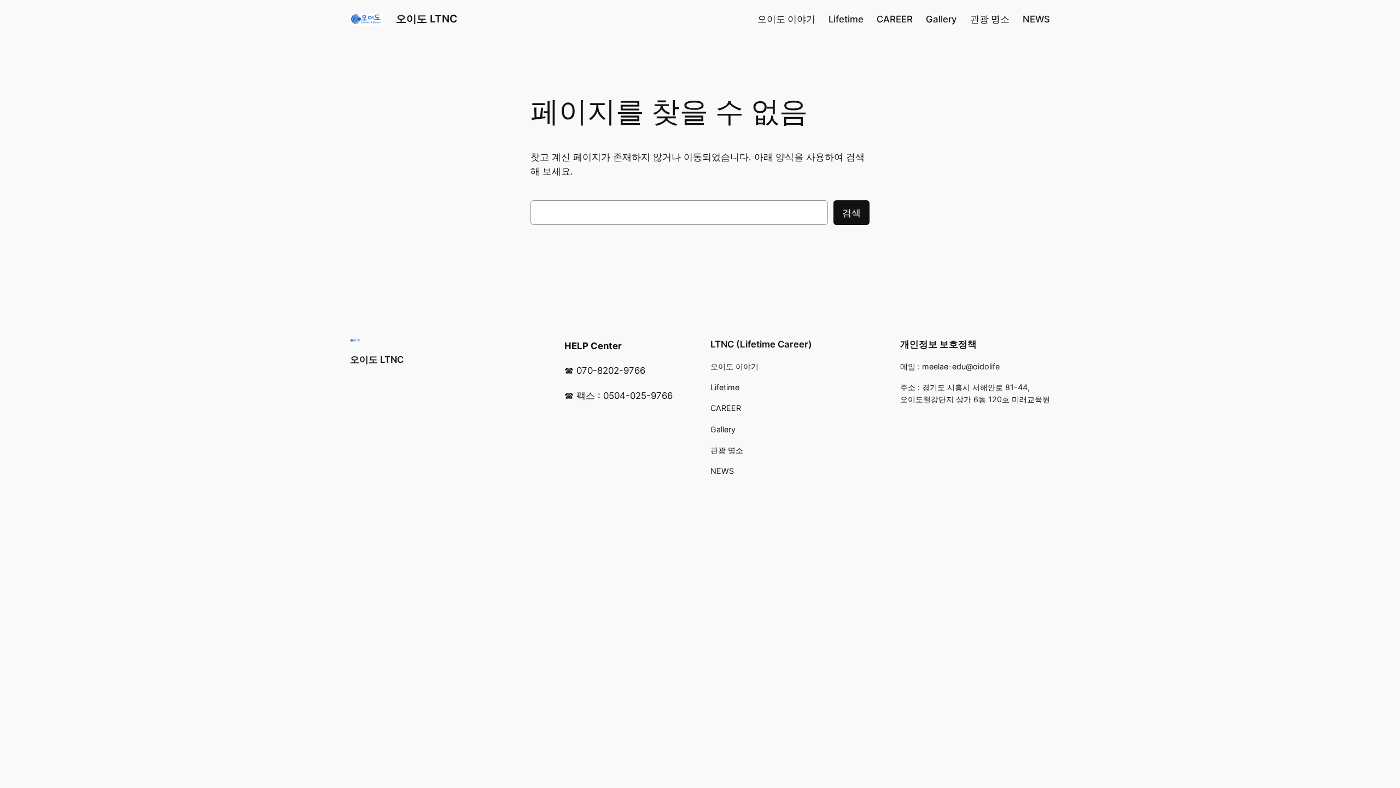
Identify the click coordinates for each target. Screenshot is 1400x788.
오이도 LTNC (426, 18)
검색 (851, 212)
